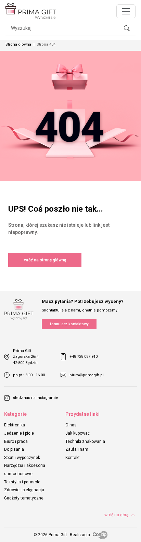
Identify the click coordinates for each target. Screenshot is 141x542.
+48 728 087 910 (83, 356)
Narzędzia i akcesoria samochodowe (24, 469)
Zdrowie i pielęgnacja (24, 489)
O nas (71, 425)
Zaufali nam (76, 449)
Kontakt (72, 457)
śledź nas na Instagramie (35, 398)
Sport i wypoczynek (22, 457)
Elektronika (14, 425)
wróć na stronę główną (45, 260)
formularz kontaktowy (69, 324)
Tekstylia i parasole (22, 482)
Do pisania (14, 449)
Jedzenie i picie (19, 433)
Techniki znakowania (85, 441)
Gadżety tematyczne (23, 498)
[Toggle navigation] (126, 11)
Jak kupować (77, 433)
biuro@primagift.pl (86, 375)
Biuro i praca (16, 441)
